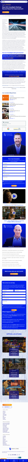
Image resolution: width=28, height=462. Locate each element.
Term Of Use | (13, 457)
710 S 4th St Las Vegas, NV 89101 (14, 353)
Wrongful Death (5, 431)
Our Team (4, 412)
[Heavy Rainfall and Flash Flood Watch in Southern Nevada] (5, 104)
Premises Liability (5, 430)
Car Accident (12, 95)
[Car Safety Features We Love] (5, 110)
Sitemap (4, 418)
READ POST (11, 99)
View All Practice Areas (6, 432)
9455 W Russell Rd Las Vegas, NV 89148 (14, 374)
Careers (4, 413)
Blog (3, 416)
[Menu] (26, 1)
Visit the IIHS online (5, 85)
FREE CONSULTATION (11, 154)
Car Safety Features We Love (15, 110)
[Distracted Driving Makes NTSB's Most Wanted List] (5, 116)
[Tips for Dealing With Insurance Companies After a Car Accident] (5, 98)
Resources (4, 417)
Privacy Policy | (9, 457)
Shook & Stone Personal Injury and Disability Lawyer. (15, 451)
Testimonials (4, 414)
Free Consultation (14, 273)
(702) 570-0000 (17, 154)
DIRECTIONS (14, 376)
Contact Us (4, 419)
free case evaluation (17, 87)
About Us (4, 411)
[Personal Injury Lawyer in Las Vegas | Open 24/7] (3, 1)
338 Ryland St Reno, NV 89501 (14, 396)
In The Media (4, 415)
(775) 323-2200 (14, 394)
